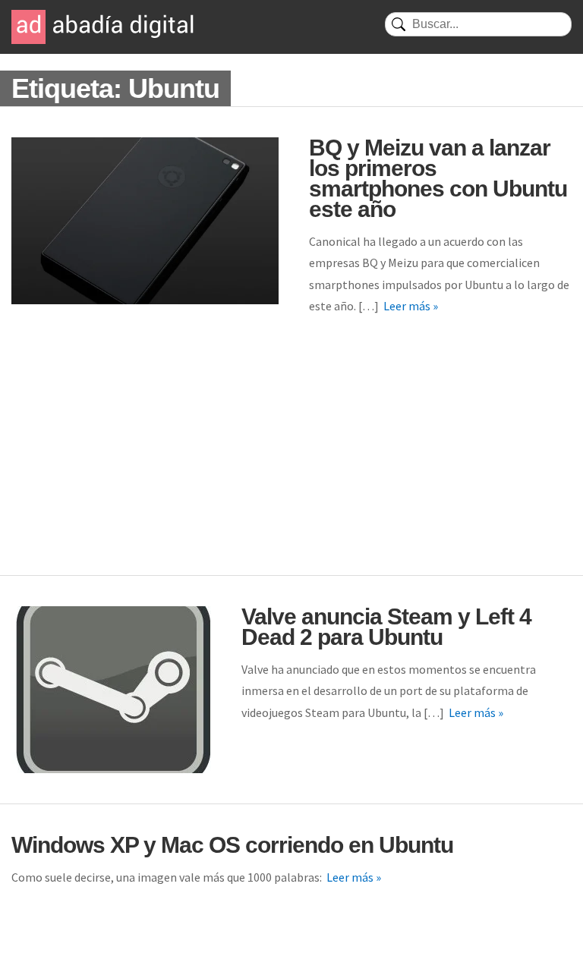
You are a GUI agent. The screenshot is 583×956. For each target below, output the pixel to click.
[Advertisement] (291, 461)
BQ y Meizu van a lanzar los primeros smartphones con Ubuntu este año (438, 178)
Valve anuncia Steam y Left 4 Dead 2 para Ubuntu (386, 626)
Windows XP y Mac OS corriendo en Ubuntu (232, 844)
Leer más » (410, 305)
